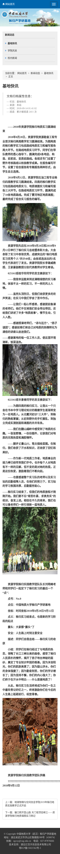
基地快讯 (48, 73)
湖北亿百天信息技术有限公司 (36, 844)
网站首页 (10, 4)
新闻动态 (35, 73)
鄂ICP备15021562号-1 (30, 848)
